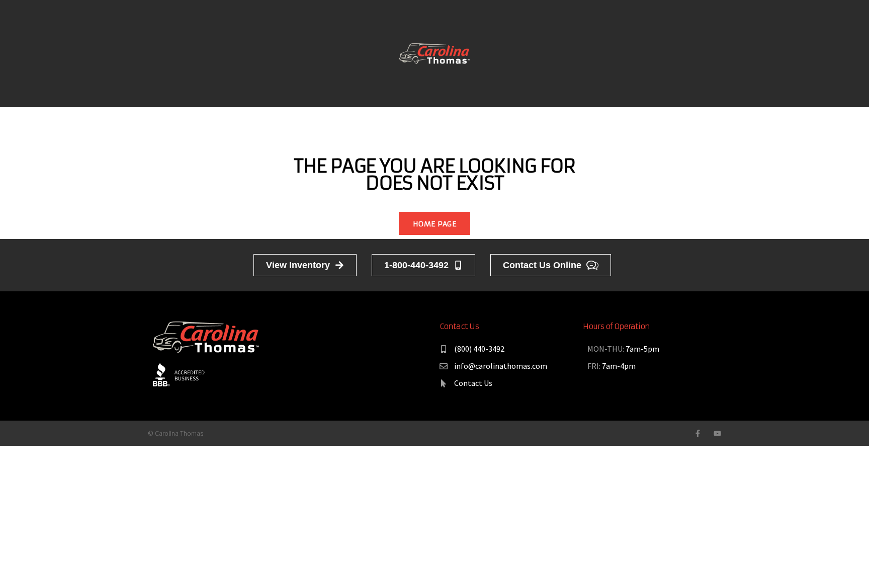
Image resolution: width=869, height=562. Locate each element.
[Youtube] (717, 433)
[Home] (434, 52)
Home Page (434, 223)
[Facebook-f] (698, 433)
